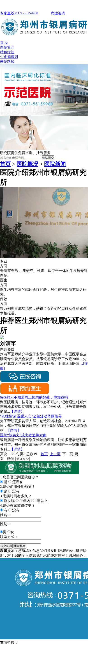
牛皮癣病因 (9, 57)
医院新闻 (55, 164)
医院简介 (7, 47)
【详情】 (17, 411)
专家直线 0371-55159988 (19, 13)
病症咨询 (58, 13)
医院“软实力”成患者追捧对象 (23, 435)
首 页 (4, 43)
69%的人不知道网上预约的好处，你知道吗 (34, 397)
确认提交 (48, 157)
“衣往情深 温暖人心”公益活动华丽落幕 (31, 416)
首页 (5, 164)
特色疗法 (7, 52)
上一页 (55, 454)
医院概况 (27, 164)
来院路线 (7, 61)
